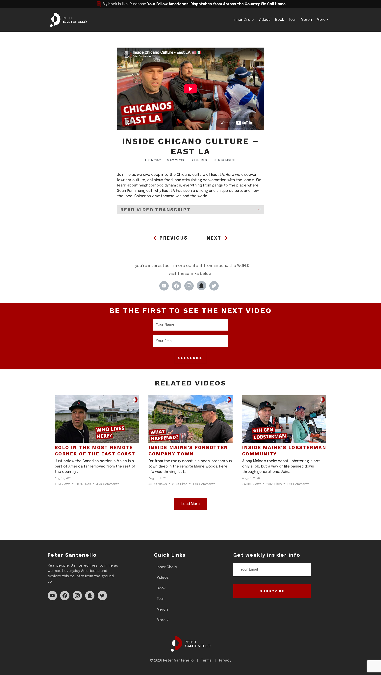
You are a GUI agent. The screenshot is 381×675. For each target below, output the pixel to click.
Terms (206, 660)
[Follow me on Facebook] (176, 286)
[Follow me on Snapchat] (201, 286)
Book (279, 20)
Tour (292, 20)
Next (214, 238)
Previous (174, 238)
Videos (264, 20)
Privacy (225, 660)
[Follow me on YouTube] (164, 286)
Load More (190, 504)
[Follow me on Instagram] (189, 286)
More (321, 20)
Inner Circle (244, 20)
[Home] (191, 644)
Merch (306, 20)
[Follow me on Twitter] (214, 286)
